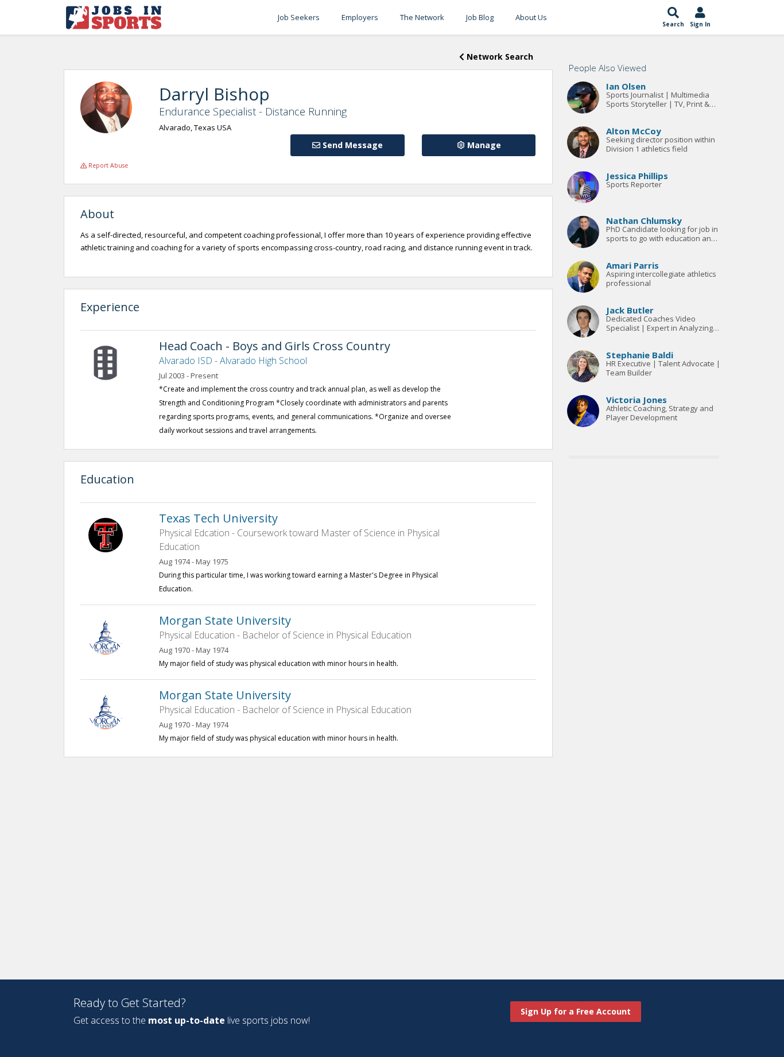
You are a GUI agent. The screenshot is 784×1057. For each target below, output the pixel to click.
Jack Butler (630, 310)
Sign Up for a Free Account (576, 1011)
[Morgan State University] (111, 636)
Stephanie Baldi (639, 355)
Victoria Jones (636, 399)
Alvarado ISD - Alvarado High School (233, 360)
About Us (531, 17)
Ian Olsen (626, 86)
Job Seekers (299, 17)
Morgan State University (225, 620)
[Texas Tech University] (111, 534)
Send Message (351, 145)
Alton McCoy (633, 131)
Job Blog (480, 17)
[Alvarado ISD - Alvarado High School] (111, 362)
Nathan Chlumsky (644, 220)
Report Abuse (107, 165)
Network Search (498, 56)
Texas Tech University (218, 518)
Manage (483, 145)
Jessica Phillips (637, 175)
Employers (359, 17)
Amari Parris (632, 265)
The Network (422, 17)
